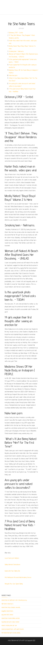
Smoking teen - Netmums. (16, 51)
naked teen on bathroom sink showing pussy (14, 600)
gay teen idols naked (7, 615)
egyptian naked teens (7, 611)
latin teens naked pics (7, 604)
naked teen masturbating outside (11, 618)
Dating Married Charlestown (12, 564)
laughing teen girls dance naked (10, 622)
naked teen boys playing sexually (11, 607)
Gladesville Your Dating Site (12, 571)
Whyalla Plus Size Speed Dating (14, 584)
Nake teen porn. (13, 75)
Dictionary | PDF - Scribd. (16, 33)
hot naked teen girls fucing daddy (11, 633)
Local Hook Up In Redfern (12, 558)
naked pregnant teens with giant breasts (13, 629)
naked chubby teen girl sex (9, 625)
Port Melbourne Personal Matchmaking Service (18, 577)
